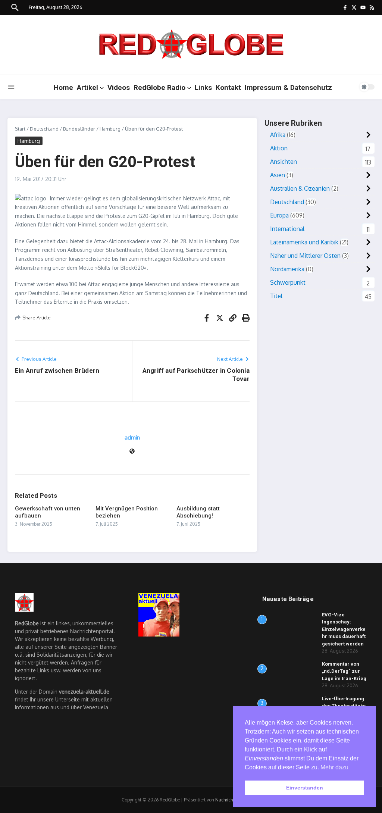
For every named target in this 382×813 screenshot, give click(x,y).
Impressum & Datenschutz (288, 87)
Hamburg (110, 129)
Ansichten (283, 161)
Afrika (277, 134)
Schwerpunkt (288, 282)
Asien (277, 175)
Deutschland (44, 129)
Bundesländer (79, 129)
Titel (276, 296)
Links (203, 87)
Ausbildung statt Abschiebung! (198, 512)
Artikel (87, 87)
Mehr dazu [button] (334, 767)
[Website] (132, 451)
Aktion (279, 148)
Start (20, 129)
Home (63, 87)
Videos (118, 87)
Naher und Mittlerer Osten (305, 255)
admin (132, 437)
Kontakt (228, 87)
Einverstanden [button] (304, 788)
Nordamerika (287, 269)
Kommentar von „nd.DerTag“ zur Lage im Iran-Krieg (344, 671)
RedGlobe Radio (159, 87)
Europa (279, 215)
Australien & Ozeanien (300, 188)
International (287, 228)
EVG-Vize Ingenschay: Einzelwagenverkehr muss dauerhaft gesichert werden (344, 629)
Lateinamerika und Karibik (304, 242)
